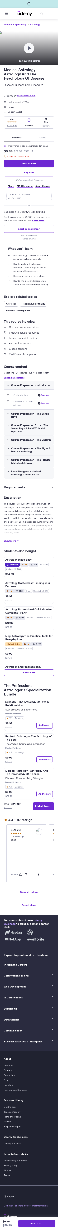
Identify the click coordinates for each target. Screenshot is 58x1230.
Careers (8, 1070)
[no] (26, 874)
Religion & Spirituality (15, 24)
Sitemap (8, 1170)
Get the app (10, 1106)
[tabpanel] (29, 190)
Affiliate (7, 1121)
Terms (7, 1175)
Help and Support (12, 1126)
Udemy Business (12, 1143)
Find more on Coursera (15, 1090)
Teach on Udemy (12, 1111)
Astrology (35, 24)
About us (8, 1065)
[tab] (17, 137)
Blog (6, 1080)
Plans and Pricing (12, 1116)
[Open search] (42, 13)
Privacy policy (10, 1165)
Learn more (38, 220)
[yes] (20, 874)
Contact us (9, 1075)
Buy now (29, 172)
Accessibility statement (15, 1160)
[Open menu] (6, 13)
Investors (8, 1085)
